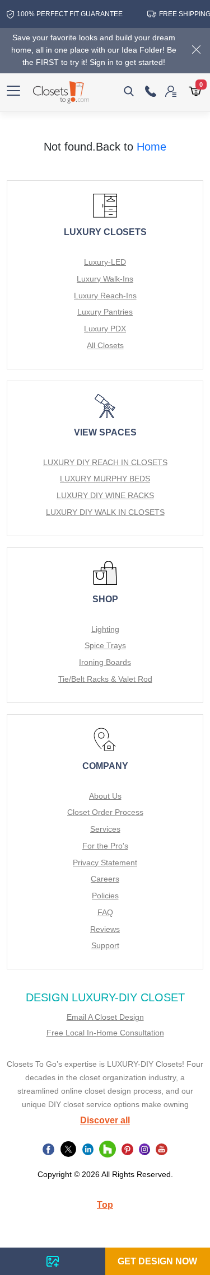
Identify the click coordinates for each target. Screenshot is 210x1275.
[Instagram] (145, 1149)
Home (151, 146)
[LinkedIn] (88, 1149)
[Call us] (150, 91)
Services (105, 828)
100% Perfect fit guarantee (63, 14)
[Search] (129, 91)
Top (105, 1205)
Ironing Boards (105, 662)
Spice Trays (105, 645)
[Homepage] (61, 92)
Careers (105, 878)
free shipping (181, 14)
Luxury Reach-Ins (105, 295)
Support (105, 945)
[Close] (196, 51)
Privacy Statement (105, 862)
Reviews (105, 929)
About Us (105, 795)
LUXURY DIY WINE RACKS (105, 495)
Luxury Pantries (105, 311)
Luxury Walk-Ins (105, 278)
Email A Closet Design (105, 1016)
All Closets (105, 345)
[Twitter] (68, 1149)
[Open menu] (13, 91)
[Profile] (168, 91)
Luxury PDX (105, 328)
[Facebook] (48, 1149)
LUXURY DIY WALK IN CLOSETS (105, 512)
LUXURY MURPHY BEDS (105, 478)
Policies (105, 895)
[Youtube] (161, 1149)
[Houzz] (107, 1149)
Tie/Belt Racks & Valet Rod (105, 678)
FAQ (105, 912)
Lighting (105, 629)
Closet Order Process (105, 812)
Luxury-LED (105, 261)
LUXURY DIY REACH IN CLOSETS (105, 462)
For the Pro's (105, 845)
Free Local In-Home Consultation (105, 1032)
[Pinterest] (127, 1149)
